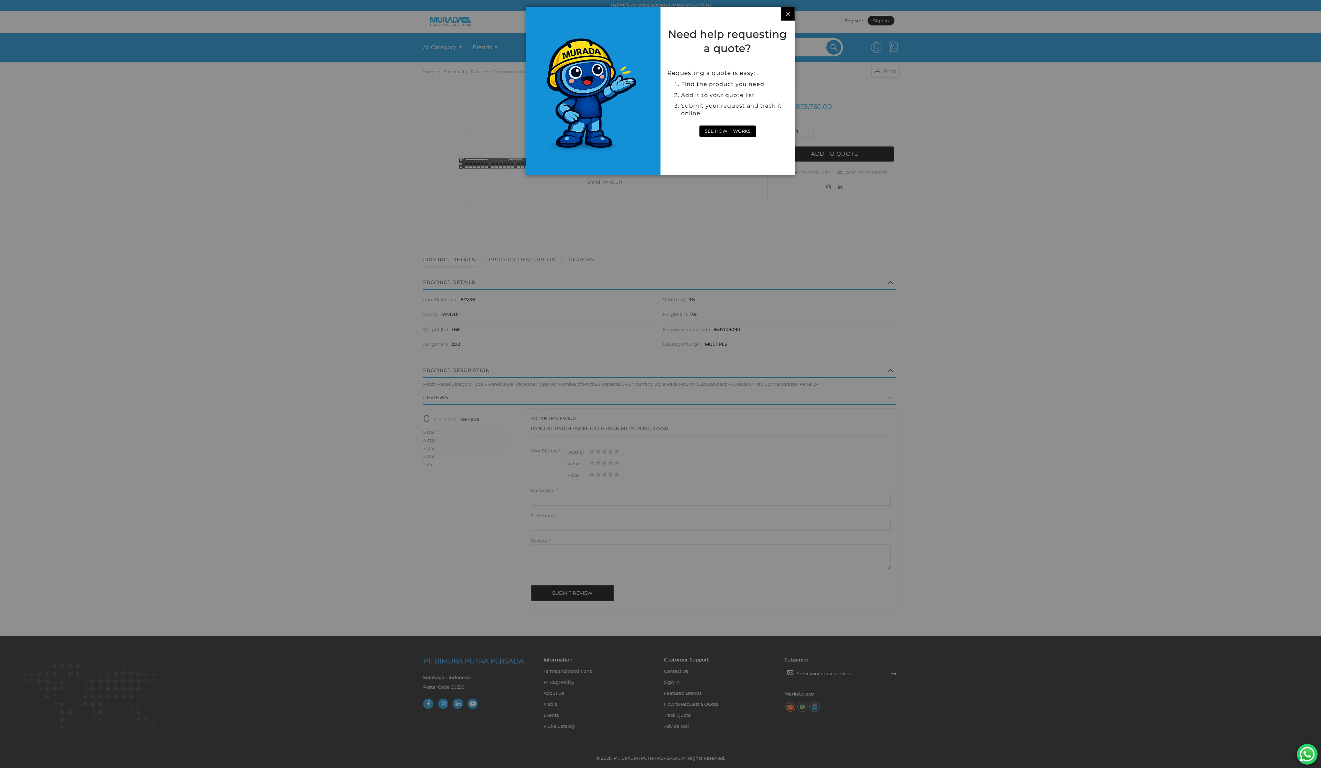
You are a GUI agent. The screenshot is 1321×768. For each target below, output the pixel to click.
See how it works (728, 131)
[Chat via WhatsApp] (1307, 754)
